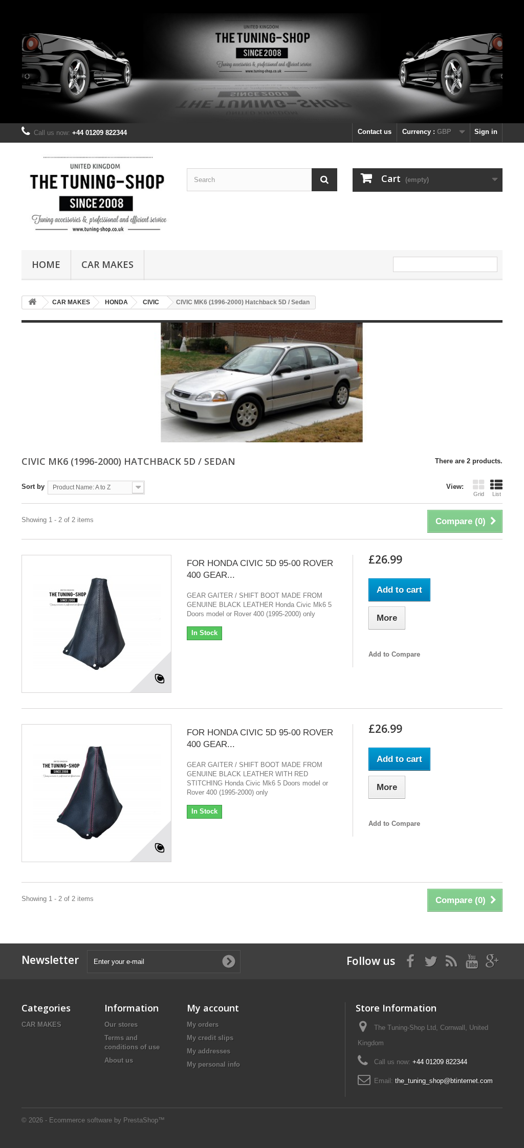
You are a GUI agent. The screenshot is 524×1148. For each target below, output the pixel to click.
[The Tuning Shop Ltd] (96, 193)
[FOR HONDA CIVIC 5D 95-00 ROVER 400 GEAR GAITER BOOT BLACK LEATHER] (96, 624)
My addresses (208, 1051)
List (496, 494)
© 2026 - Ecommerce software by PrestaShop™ (93, 1120)
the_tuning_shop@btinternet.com (444, 1081)
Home (46, 264)
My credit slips (210, 1038)
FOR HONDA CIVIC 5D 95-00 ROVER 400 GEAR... (260, 569)
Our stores (121, 1024)
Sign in (485, 132)
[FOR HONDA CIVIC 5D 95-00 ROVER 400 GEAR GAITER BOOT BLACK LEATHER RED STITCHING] (96, 793)
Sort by (33, 486)
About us (118, 1060)
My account (213, 1008)
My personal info (213, 1064)
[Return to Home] (32, 302)
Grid (478, 494)
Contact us (374, 132)
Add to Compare (394, 654)
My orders (203, 1024)
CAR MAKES (107, 264)
